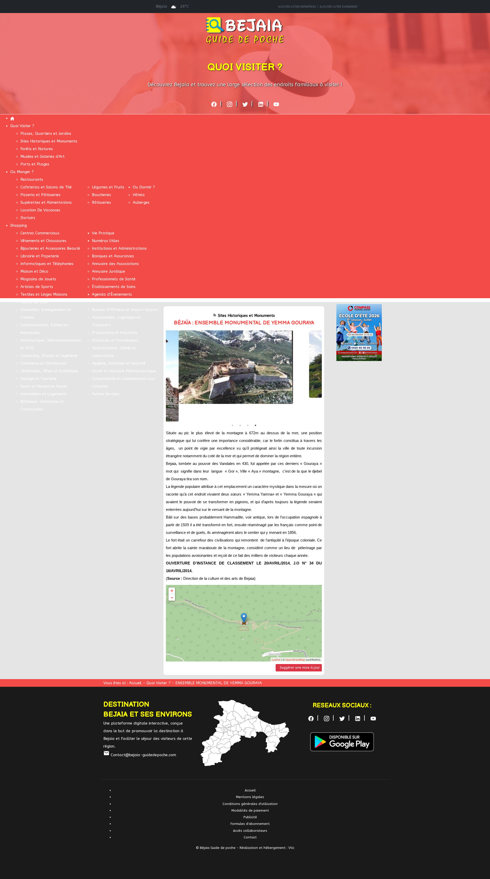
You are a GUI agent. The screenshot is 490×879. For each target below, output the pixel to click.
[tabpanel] (244, 367)
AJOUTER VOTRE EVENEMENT (339, 6)
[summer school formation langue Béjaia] (359, 332)
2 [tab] (240, 425)
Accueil (135, 683)
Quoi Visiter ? (159, 683)
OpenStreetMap (295, 659)
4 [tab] (255, 425)
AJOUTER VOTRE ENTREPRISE (297, 6)
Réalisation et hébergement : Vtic (267, 848)
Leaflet (276, 659)
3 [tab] (247, 425)
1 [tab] (232, 425)
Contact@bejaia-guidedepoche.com (139, 755)
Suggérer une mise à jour (300, 667)
